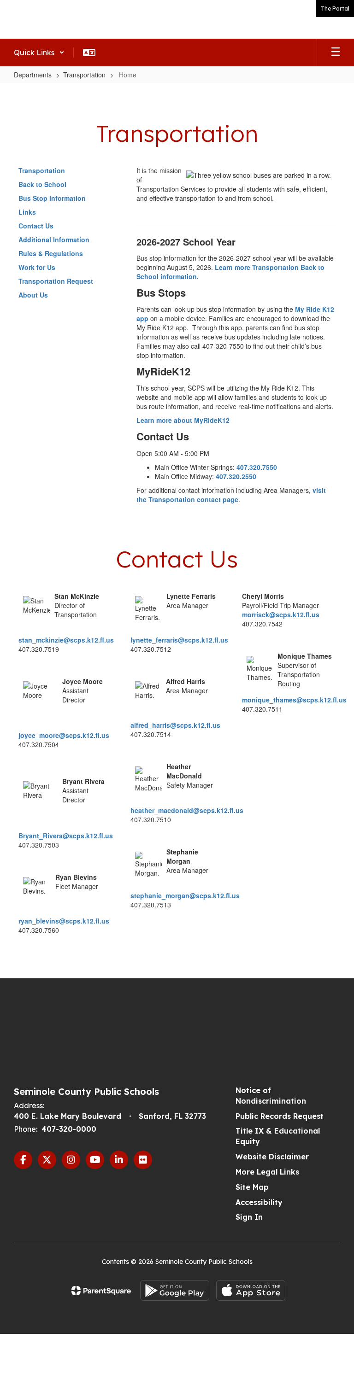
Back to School (42, 184)
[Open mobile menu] (335, 52)
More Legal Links (267, 1171)
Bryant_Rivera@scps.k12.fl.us (65, 835)
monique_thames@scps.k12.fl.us (294, 699)
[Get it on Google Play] (174, 1290)
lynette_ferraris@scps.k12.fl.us (179, 639)
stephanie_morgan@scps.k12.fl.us (185, 895)
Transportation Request (55, 281)
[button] (39, 52)
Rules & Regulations (50, 253)
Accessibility (259, 1202)
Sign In (249, 1217)
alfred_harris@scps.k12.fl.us (175, 725)
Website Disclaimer (272, 1156)
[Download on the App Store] (250, 1290)
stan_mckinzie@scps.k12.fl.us (66, 639)
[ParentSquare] (101, 1291)
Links (27, 211)
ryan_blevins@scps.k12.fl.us (63, 920)
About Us (33, 294)
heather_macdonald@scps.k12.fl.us (186, 810)
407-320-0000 (68, 1129)
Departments (33, 74)
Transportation (84, 74)
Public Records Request (280, 1116)
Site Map (252, 1187)
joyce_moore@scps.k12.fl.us (63, 735)
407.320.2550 (236, 476)
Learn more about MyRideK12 (183, 420)
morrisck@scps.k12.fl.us (280, 614)
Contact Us (35, 225)
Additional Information (53, 239)
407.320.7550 (256, 467)
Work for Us (36, 267)
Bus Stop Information (52, 198)
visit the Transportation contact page (231, 494)
